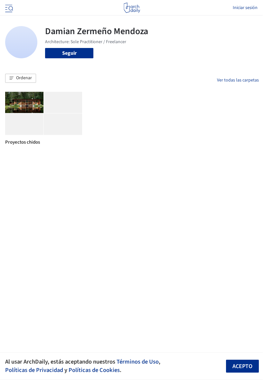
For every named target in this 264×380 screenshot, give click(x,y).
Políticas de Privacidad (34, 370)
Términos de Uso (138, 361)
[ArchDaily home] (132, 8)
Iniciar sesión (245, 7)
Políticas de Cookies (94, 370)
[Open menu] (8, 7)
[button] (20, 78)
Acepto (242, 366)
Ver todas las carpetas (238, 80)
